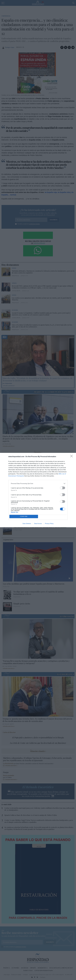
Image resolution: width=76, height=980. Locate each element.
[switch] (62, 488)
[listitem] (38, 483)
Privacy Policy (49, 523)
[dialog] (38, 490)
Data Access (38, 523)
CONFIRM (23, 516)
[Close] (72, 457)
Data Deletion (27, 523)
